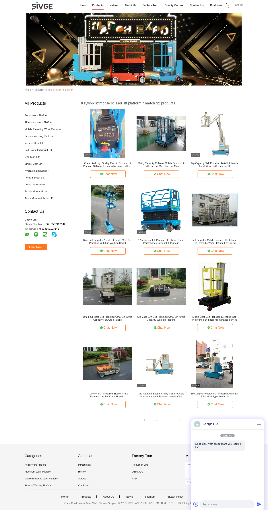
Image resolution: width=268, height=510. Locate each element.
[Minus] (259, 424)
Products (98, 5)
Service (82, 478)
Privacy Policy (175, 496)
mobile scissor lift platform (59, 89)
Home (82, 5)
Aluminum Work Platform (39, 122)
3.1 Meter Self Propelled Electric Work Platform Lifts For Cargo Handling (107, 395)
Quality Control (174, 5)
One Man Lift (32, 156)
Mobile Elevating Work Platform (43, 129)
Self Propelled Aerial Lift (38, 149)
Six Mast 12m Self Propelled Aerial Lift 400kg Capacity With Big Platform (161, 318)
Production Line (140, 464)
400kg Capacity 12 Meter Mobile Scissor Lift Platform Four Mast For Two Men (161, 165)
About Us (130, 5)
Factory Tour (150, 5)
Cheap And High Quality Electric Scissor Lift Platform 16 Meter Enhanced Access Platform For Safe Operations (107, 165)
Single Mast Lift (33, 163)
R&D (134, 478)
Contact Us (197, 5)
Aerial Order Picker (35, 184)
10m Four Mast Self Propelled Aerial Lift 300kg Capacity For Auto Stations (107, 318)
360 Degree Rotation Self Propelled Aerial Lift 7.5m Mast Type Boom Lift (214, 395)
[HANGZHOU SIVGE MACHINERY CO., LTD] (42, 6)
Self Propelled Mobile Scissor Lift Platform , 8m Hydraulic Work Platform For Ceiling (215, 241)
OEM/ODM (137, 471)
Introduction (84, 464)
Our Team (83, 485)
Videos (114, 5)
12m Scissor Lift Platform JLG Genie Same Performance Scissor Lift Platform (161, 241)
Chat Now (216, 5)
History (82, 471)
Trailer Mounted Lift (36, 191)
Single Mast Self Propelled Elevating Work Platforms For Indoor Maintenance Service (214, 318)
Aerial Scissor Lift (34, 177)
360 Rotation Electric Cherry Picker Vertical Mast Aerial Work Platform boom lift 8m (161, 395)
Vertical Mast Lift (34, 143)
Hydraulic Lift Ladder (36, 170)
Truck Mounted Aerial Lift (39, 198)
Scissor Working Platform (39, 136)
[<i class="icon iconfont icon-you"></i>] (180, 420)
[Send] (259, 504)
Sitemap (150, 496)
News (129, 496)
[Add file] (195, 504)
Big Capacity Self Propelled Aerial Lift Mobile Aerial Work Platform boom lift (214, 165)
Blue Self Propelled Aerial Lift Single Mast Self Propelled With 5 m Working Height (107, 241)
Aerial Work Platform (36, 115)
